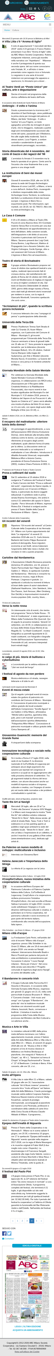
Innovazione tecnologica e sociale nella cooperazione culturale (26, 752)
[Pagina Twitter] (50, 8)
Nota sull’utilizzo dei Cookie (27, 1351)
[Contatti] (34, 8)
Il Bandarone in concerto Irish (20, 978)
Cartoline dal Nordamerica (18, 557)
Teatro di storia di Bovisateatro (21, 260)
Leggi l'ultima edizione (28, 1326)
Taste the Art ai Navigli (16, 801)
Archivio (16, 2)
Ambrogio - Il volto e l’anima (19, 105)
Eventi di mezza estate (16, 689)
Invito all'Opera (11, 1075)
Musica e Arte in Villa (15, 1026)
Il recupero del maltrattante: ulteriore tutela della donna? (24, 423)
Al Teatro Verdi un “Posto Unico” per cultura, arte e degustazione (24, 88)
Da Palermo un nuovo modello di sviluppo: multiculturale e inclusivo (24, 849)
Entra (23, 9)
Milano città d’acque (14, 933)
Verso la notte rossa (14, 605)
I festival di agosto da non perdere (23, 673)
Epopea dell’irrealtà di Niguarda (21, 1123)
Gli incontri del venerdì (16, 521)
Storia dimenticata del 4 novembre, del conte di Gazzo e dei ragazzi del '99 (26, 153)
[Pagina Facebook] (45, 8)
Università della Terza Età (17, 322)
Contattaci (9, 1238)
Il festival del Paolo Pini (16, 1171)
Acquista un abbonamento (28, 1330)
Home (7, 30)
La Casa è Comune (13, 215)
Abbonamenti (39, 2)
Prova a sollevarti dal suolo (19, 472)
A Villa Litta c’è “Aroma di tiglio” (22, 41)
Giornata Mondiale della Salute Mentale (26, 370)
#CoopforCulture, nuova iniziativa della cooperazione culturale (26, 880)
